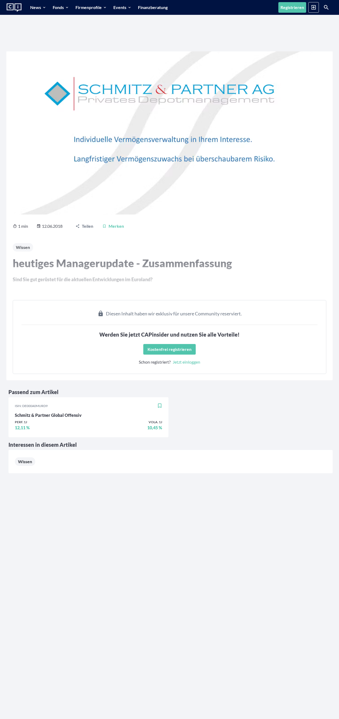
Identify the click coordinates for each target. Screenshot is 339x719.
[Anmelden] (313, 7)
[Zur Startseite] (14, 7)
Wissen (25, 461)
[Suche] (326, 7)
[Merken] (159, 406)
